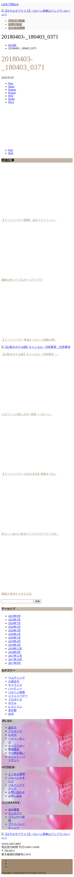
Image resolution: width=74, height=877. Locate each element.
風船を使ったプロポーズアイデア (22, 279)
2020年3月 (14, 630)
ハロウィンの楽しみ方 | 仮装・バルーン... (26, 414)
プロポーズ (15, 699)
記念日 (12, 734)
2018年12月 (15, 648)
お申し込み (15, 24)
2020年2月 (14, 634)
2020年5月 (14, 626)
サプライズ (15, 684)
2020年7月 (14, 623)
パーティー (15, 688)
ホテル (12, 702)
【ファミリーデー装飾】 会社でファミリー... (28, 220)
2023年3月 (14, 619)
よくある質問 (16, 28)
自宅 (11, 713)
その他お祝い (16, 752)
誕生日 (12, 727)
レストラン (15, 706)
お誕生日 (13, 681)
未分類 (12, 710)
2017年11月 (15, 655)
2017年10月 (15, 659)
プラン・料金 (16, 20)
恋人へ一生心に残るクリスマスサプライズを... (30, 533)
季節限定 (13, 749)
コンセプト (15, 813)
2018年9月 (14, 652)
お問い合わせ (16, 792)
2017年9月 (14, 663)
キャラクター (16, 745)
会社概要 (13, 809)
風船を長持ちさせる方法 (16, 593)
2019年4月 (14, 641)
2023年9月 (14, 616)
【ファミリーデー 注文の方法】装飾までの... (28, 473)
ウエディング (16, 677)
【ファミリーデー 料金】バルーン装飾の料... (28, 339)
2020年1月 (14, 637)
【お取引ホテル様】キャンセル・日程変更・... (30, 354)
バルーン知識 (16, 692)
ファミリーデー (18, 695)
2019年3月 (14, 644)
